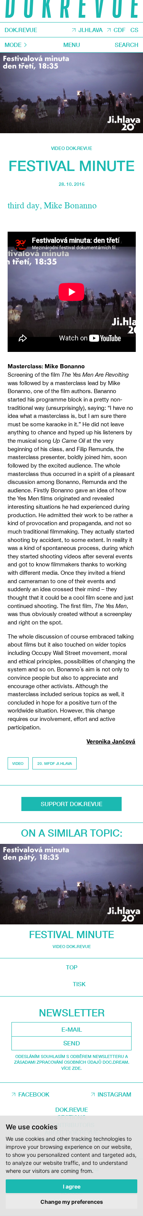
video (18, 763)
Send (71, 1043)
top (71, 967)
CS (134, 30)
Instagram (114, 1094)
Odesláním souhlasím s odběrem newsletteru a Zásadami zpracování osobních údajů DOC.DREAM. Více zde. (71, 1062)
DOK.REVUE (21, 30)
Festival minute (71, 934)
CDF (119, 30)
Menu (71, 45)
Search (126, 45)
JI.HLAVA (91, 30)
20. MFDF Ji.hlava (54, 763)
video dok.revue (71, 148)
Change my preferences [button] (71, 1201)
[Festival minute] (71, 93)
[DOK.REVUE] (71, 11)
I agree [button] (71, 1186)
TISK (79, 984)
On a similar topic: (71, 833)
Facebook (33, 1094)
